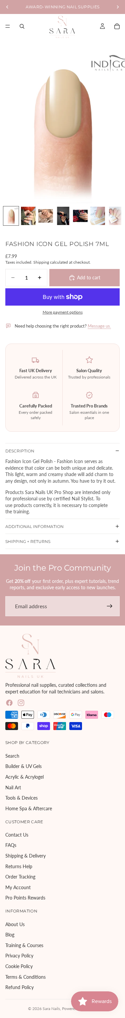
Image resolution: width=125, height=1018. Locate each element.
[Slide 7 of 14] (115, 216)
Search (12, 755)
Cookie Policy (19, 966)
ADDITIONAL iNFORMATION (34, 526)
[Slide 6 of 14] (97, 216)
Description (19, 450)
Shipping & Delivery (25, 856)
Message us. (99, 326)
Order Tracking (20, 877)
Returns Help (18, 866)
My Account (18, 887)
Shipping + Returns (27, 541)
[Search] (22, 26)
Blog (9, 934)
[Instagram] (21, 703)
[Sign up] (110, 606)
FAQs (10, 845)
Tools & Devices (21, 798)
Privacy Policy (19, 955)
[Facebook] (9, 703)
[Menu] (7, 26)
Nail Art (13, 787)
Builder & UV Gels (23, 766)
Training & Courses (24, 945)
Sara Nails (51, 1008)
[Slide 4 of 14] (63, 216)
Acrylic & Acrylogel (24, 777)
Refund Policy (19, 987)
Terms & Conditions (25, 976)
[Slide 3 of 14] (45, 216)
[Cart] (117, 26)
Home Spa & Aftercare (28, 808)
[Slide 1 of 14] (11, 216)
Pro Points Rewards (25, 897)
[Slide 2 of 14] (28, 216)
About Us (15, 924)
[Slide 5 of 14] (80, 216)
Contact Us (16, 835)
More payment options (63, 312)
